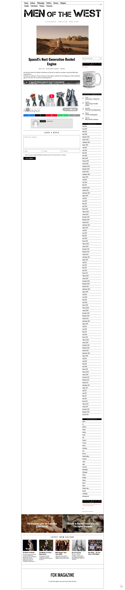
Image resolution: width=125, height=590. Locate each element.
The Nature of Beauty (28, 552)
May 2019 (84, 332)
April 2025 (84, 155)
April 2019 (84, 334)
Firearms (84, 443)
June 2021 (84, 265)
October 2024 (85, 171)
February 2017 (85, 404)
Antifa (83, 421)
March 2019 (85, 337)
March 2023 (85, 209)
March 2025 (85, 158)
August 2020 (85, 292)
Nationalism (85, 469)
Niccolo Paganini (76, 552)
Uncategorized (85, 496)
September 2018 (86, 353)
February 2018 (85, 372)
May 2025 (84, 153)
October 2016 (85, 414)
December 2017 (85, 377)
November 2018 (85, 348)
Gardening (84, 448)
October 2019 (85, 318)
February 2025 (85, 161)
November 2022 (85, 220)
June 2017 (84, 393)
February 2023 (85, 212)
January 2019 (85, 342)
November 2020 (86, 284)
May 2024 (84, 185)
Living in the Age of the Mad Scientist (91, 104)
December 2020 (86, 281)
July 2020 (84, 294)
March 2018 (85, 369)
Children (84, 427)
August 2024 (85, 177)
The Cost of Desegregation (91, 114)
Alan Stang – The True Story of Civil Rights (94, 553)
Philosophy (84, 472)
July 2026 (84, 126)
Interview (84, 459)
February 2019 (85, 340)
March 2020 (85, 305)
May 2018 (84, 364)
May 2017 (84, 396)
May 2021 (84, 268)
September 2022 (86, 225)
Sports (83, 485)
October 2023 (85, 190)
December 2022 (86, 217)
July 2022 (84, 230)
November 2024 (86, 169)
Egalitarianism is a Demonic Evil (92, 99)
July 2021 (84, 262)
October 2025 (85, 139)
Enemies (84, 432)
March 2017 (85, 401)
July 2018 (84, 358)
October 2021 (85, 254)
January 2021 (85, 278)
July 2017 (84, 390)
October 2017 (85, 382)
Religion (84, 477)
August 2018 (85, 356)
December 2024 (86, 166)
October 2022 (85, 222)
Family (83, 435)
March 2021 (85, 273)
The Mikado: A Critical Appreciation (45, 553)
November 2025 (85, 137)
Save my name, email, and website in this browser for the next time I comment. (45, 155)
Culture (48, 68)
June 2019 (84, 329)
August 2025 (85, 145)
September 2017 (86, 385)
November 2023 (85, 187)
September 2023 (86, 193)
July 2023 (84, 198)
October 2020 (85, 286)
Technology (56, 68)
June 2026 (84, 129)
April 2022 (84, 238)
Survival (84, 491)
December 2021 (85, 249)
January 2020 (85, 310)
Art (83, 424)
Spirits (83, 483)
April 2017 (84, 398)
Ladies (83, 461)
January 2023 (85, 214)
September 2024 (86, 174)
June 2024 (84, 182)
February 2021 (85, 276)
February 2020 (85, 308)
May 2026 (84, 131)
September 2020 (86, 289)
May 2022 (84, 236)
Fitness (84, 445)
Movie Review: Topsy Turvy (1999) (60, 553)
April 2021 (84, 270)
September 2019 (86, 321)
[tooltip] (29, 115)
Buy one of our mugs (87, 511)
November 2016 (85, 412)
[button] (100, 58)
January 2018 (85, 374)
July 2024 (84, 179)
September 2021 (86, 257)
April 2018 (84, 366)
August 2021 (85, 260)
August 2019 (85, 324)
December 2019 (85, 313)
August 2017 (85, 388)
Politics (84, 475)
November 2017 (85, 380)
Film (83, 437)
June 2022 (84, 233)
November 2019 (85, 316)
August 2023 (85, 195)
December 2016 (85, 409)
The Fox (74, 581)
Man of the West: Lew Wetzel (91, 119)
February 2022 (85, 244)
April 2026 (84, 134)
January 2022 (85, 246)
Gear (83, 451)
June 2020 (84, 297)
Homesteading (85, 456)
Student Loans (85, 488)
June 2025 (84, 150)
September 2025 (86, 142)
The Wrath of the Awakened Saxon (93, 110)
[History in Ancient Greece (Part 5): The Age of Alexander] (83, 523)
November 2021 (85, 252)
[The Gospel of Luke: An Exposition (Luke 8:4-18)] (41, 523)
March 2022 (85, 241)
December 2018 (85, 345)
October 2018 (85, 350)
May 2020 (84, 300)
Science (51, 68)
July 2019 (84, 326)
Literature (84, 467)
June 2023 (84, 201)
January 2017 (85, 406)
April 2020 (84, 302)
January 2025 (85, 163)
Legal (83, 464)
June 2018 (84, 361)
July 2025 (84, 147)
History (84, 453)
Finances (84, 440)
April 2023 (84, 206)
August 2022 (85, 228)
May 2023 (84, 204)
